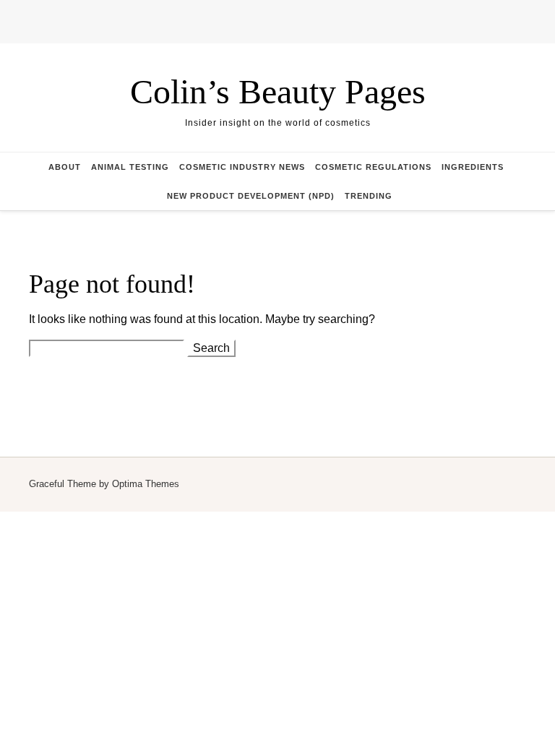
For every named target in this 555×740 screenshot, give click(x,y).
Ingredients (473, 167)
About (64, 167)
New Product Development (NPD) (251, 196)
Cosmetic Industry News (242, 167)
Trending (368, 196)
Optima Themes (145, 483)
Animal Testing (130, 167)
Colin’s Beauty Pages (278, 91)
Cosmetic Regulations (373, 167)
